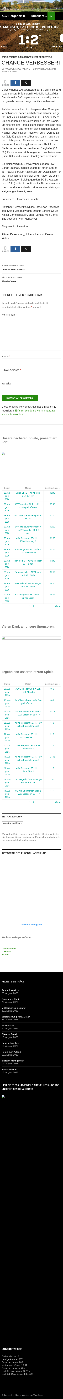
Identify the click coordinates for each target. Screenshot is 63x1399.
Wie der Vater (12, 279)
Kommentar (9, 314)
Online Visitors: (10, 1356)
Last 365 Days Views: (13, 1374)
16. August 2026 (7, 782)
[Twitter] (26, 83)
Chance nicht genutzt (13, 268)
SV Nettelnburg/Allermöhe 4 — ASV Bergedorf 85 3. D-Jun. (28, 530)
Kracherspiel (8, 1025)
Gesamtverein (9, 948)
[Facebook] (15, 83)
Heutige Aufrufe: (10, 1359)
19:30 (52, 493)
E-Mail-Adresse (11, 370)
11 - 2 (52, 711)
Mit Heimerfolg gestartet (14, 1008)
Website (6, 383)
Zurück (5, 606)
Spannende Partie (11, 999)
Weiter (58, 606)
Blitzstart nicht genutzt (13, 1060)
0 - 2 (52, 700)
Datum (7, 488)
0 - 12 (52, 757)
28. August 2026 (7, 496)
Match (28, 488)
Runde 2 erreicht (10, 990)
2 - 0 (52, 745)
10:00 (52, 527)
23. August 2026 (7, 692)
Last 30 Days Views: (12, 1371)
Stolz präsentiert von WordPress (29, 1395)
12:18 (52, 572)
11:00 (52, 538)
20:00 (52, 515)
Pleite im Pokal (9, 1034)
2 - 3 (52, 734)
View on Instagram (31, 924)
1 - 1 (52, 791)
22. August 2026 (7, 726)
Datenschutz (7, 1395)
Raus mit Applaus (10, 1043)
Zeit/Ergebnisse (52, 488)
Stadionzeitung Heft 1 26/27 (16, 1016)
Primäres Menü (59, 16)
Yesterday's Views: (11, 1365)
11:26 (52, 549)
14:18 (52, 594)
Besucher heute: (10, 1362)
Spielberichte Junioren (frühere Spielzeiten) (27, 57)
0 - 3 (52, 689)
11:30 (52, 561)
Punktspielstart (9, 1069)
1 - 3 (52, 723)
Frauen (5, 954)
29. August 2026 (7, 530)
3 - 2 (52, 779)
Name (6, 356)
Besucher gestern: (11, 1368)
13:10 (52, 583)
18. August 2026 (7, 771)
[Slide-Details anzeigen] (31, 465)
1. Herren (6, 951)
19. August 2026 (7, 760)
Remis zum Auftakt (11, 1052)
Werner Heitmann (32, 69)
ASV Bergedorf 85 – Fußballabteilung (24, 16)
